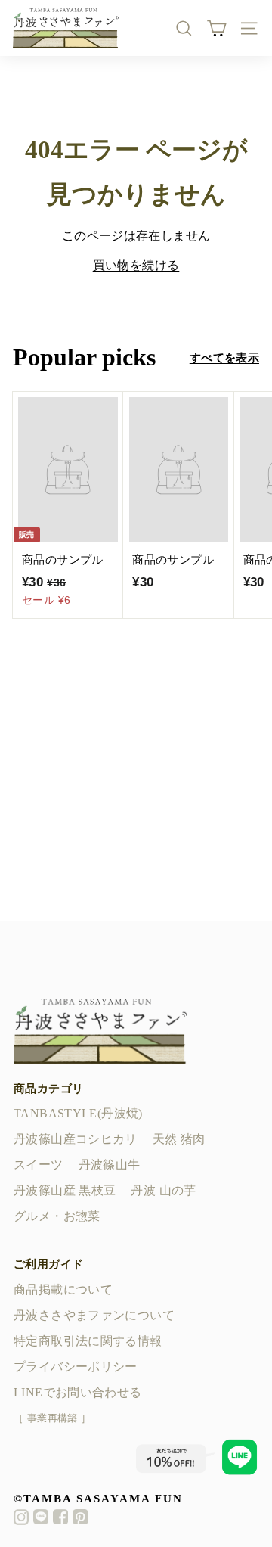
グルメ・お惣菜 (57, 1216)
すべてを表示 (224, 357)
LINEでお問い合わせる (78, 1392)
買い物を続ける (136, 265)
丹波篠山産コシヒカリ (76, 1138)
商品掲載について (63, 1289)
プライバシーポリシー (76, 1366)
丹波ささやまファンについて (94, 1315)
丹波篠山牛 (110, 1164)
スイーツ (38, 1164)
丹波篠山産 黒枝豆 (65, 1190)
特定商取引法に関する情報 (88, 1340)
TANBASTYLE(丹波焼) (78, 1113)
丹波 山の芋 (163, 1190)
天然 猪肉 (179, 1138)
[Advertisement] (136, 785)
